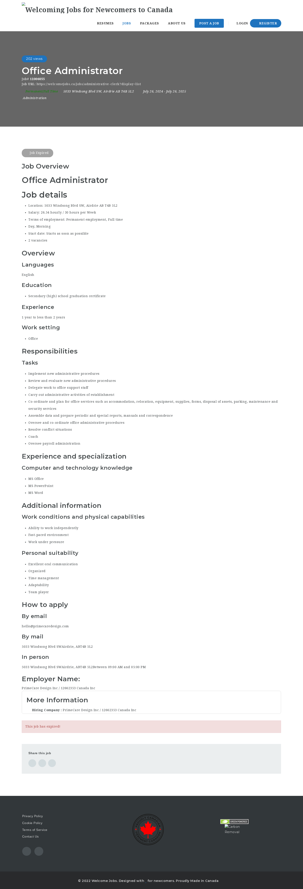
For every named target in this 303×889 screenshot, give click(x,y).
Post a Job (209, 23)
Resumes (105, 23)
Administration (34, 98)
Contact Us (30, 836)
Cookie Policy (32, 823)
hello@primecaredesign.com (45, 626)
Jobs (127, 23)
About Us (176, 23)
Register (267, 23)
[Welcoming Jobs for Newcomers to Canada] (97, 8)
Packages (149, 23)
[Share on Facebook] (32, 763)
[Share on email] (52, 763)
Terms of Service (34, 830)
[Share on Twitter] (42, 763)
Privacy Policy (32, 816)
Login (242, 23)
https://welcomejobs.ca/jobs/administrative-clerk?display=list (89, 84)
